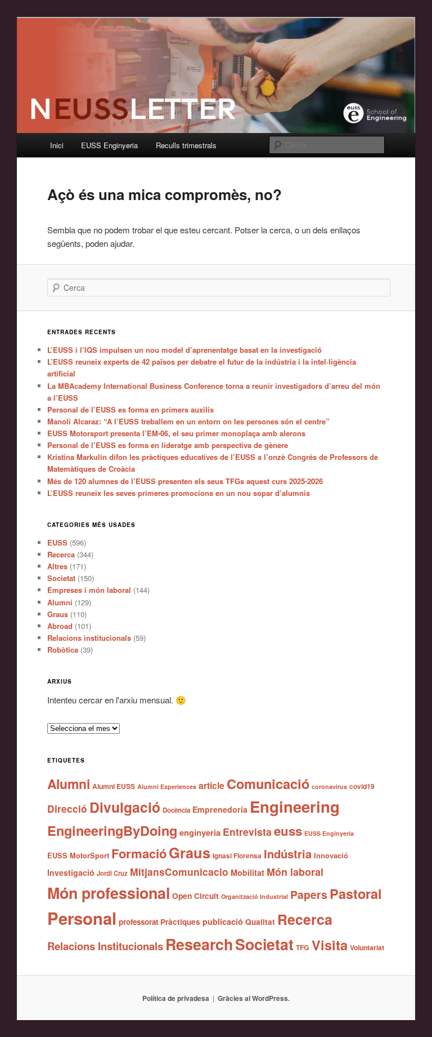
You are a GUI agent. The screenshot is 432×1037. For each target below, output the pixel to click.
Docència (176, 810)
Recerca (61, 554)
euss (288, 831)
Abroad (60, 626)
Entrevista (247, 832)
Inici (57, 145)
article (211, 785)
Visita (330, 944)
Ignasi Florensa (237, 856)
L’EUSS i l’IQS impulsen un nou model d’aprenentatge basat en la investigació (184, 349)
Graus (57, 614)
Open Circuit (195, 895)
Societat (61, 578)
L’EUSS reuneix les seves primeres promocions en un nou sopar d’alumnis (178, 493)
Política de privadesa (175, 998)
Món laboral (295, 872)
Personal (81, 918)
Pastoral (356, 893)
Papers (308, 894)
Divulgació (124, 807)
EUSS (57, 542)
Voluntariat (367, 947)
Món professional (108, 892)
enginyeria (199, 832)
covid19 (362, 786)
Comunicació (268, 783)
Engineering (295, 806)
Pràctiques (180, 921)
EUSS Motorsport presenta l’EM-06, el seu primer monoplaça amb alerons (176, 433)
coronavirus (329, 786)
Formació (138, 853)
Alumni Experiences (166, 786)
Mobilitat (247, 872)
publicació (222, 921)
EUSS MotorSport (78, 855)
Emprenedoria (220, 809)
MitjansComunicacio (179, 872)
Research (199, 944)
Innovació (331, 855)
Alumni (60, 602)
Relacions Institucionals (105, 946)
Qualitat (260, 921)
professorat (138, 921)
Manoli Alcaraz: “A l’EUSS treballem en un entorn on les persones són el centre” (188, 421)
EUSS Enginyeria (109, 145)
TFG (302, 947)
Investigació (70, 872)
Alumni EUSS (113, 786)
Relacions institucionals (89, 637)
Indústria (288, 853)
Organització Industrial (254, 896)
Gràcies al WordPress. (254, 998)
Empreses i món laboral (89, 589)
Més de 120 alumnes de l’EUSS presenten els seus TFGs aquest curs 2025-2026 (185, 481)
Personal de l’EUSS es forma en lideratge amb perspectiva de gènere (167, 445)
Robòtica (62, 649)
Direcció (67, 808)
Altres (57, 566)
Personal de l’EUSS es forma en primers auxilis (130, 409)
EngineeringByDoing (112, 830)
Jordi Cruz (112, 873)
